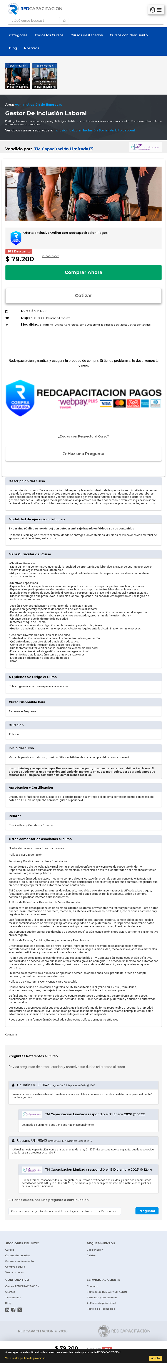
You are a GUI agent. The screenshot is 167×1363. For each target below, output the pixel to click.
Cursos (9, 1249)
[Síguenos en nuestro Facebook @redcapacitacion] (13, 1309)
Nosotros (31, 48)
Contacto (92, 1286)
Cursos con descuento (129, 35)
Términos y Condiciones (102, 1297)
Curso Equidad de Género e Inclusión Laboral (45, 84)
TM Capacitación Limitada (61, 149)
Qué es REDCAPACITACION (22, 1286)
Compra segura (15, 1266)
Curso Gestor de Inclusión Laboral (17, 85)
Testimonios (13, 1297)
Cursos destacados (86, 35)
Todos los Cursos (49, 35)
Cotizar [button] (83, 295)
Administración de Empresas (38, 104)
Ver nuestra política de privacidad (25, 1358)
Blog (13, 48)
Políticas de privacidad (101, 1303)
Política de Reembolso (101, 1308)
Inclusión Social (96, 130)
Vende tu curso (14, 1272)
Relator (91, 1255)
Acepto (155, 1358)
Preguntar (147, 1211)
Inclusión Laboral (68, 130)
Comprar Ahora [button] (83, 272)
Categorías (18, 35)
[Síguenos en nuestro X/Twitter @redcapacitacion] (19, 1309)
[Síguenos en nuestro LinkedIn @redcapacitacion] (7, 1309)
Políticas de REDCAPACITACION (107, 1291)
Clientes (10, 1291)
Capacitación (95, 1249)
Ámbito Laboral (122, 130)
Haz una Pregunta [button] (85, 453)
